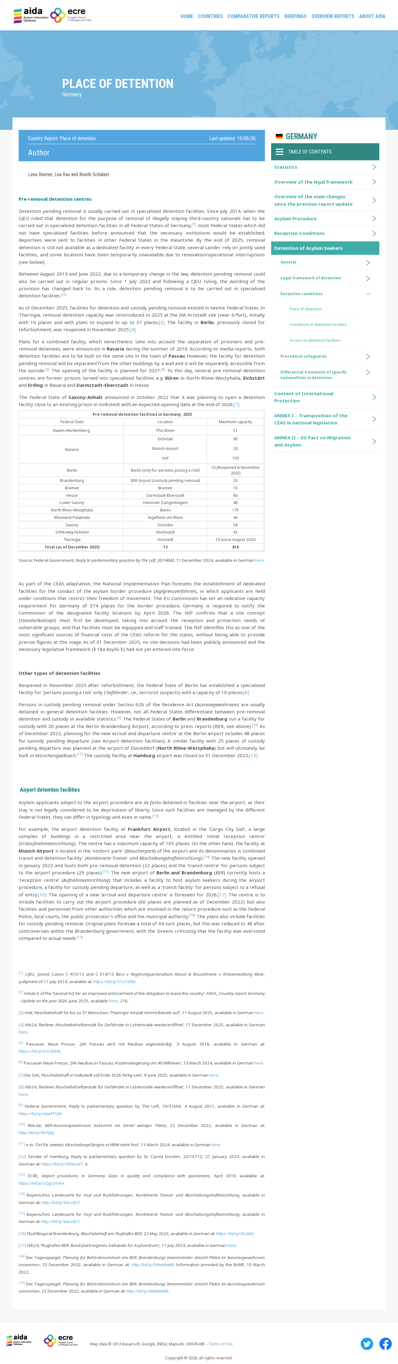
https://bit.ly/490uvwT (62, 1164)
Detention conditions (301, 293)
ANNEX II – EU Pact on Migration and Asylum (312, 441)
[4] (133, 329)
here (259, 560)
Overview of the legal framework (313, 182)
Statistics (285, 167)
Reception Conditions (299, 233)
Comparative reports (254, 16)
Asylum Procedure (295, 218)
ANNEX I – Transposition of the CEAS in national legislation (310, 419)
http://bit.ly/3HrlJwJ (36, 1132)
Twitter (367, 1344)
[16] (42, 894)
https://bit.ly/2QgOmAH (41, 1183)
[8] (246, 692)
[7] (236, 404)
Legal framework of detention (310, 278)
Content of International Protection (303, 397)
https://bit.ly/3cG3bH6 (39, 1051)
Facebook (385, 1344)
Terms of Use (221, 1344)
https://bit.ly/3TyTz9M (114, 981)
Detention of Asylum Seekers (308, 248)
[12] (253, 755)
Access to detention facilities (315, 340)
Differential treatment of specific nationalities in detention (313, 375)
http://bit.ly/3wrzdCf (60, 1202)
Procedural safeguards (303, 356)
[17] (222, 894)
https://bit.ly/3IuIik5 (235, 1233)
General (288, 262)
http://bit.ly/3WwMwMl (153, 1264)
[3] (162, 322)
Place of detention (306, 309)
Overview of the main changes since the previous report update (313, 200)
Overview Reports (333, 16)
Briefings (296, 16)
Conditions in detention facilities (318, 324)
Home (187, 16)
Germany (301, 136)
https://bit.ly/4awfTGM (40, 1113)
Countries (210, 16)
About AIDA (372, 16)
